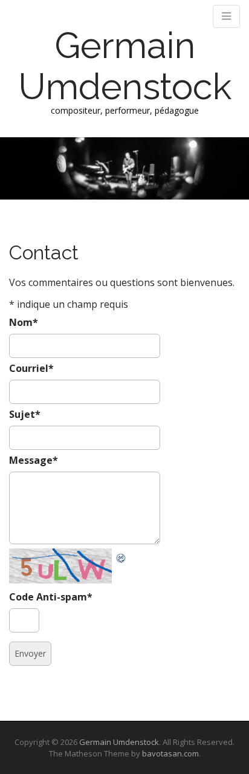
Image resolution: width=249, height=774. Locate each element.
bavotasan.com (170, 753)
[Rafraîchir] (121, 555)
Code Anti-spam (50, 596)
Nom (23, 322)
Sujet (24, 414)
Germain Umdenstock (124, 66)
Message (33, 460)
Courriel (31, 368)
